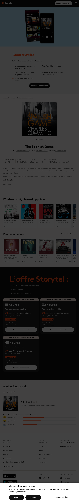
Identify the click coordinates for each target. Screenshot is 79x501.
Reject (16, 497)
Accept (33, 497)
